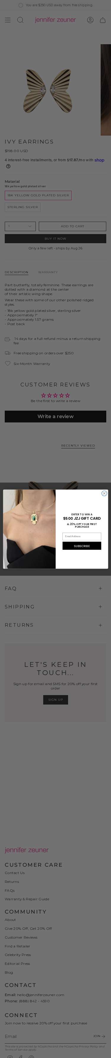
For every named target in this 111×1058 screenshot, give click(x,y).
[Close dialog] (104, 493)
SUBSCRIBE (82, 546)
